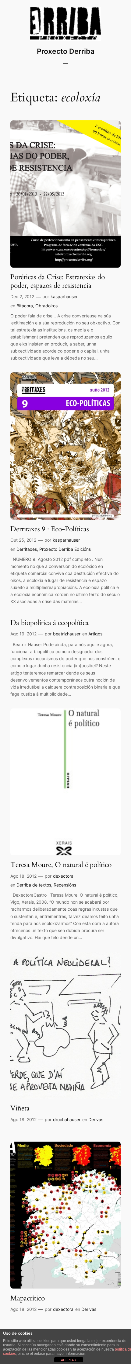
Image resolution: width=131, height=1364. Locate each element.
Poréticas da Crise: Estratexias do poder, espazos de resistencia (57, 281)
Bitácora (24, 305)
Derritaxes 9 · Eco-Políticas (49, 529)
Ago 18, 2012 (23, 876)
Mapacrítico (27, 1298)
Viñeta (20, 1108)
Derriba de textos (33, 884)
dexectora (63, 876)
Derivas (95, 1119)
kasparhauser (64, 296)
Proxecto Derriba (65, 51)
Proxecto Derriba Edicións (65, 549)
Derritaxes (26, 549)
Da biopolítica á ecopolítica (49, 623)
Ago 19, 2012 (23, 633)
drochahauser (66, 1119)
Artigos (95, 633)
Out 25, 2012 (23, 540)
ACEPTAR (68, 1360)
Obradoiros (46, 305)
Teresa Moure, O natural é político (61, 865)
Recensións (65, 884)
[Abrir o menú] (65, 64)
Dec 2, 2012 (22, 296)
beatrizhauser (66, 633)
